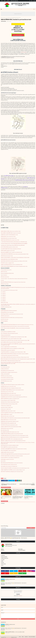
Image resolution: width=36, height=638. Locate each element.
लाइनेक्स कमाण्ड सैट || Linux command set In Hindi (8, 236)
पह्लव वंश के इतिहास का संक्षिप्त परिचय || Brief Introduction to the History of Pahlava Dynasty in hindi (15, 357)
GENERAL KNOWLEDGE (4, 558)
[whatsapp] (22, 573)
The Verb (2, 280)
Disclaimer (2, 550)
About (5, 0)
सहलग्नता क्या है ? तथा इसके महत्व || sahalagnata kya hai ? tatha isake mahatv (12, 471)
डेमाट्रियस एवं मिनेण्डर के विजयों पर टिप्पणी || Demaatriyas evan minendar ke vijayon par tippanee (14, 353)
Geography (2, 559)
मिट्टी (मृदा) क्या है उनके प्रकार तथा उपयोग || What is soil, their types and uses (12, 317)
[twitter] (31, 1)
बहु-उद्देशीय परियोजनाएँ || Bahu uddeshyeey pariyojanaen (9, 310)
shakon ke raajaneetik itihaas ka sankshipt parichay (9, 346)
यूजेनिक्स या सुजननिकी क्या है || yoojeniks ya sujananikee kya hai (10, 398)
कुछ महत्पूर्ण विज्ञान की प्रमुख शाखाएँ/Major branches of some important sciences (12, 389)
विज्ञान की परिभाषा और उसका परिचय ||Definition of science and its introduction (12, 462)
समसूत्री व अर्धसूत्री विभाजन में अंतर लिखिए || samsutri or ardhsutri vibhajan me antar (13, 469)
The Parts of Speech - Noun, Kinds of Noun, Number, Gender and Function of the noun (14, 278)
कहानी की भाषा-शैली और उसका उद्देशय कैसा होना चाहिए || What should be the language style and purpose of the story (17, 324)
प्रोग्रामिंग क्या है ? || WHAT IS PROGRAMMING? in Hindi (9, 234)
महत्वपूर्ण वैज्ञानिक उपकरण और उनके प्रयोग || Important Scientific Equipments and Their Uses (14, 396)
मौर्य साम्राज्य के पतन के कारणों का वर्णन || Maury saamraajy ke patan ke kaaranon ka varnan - (15, 340)
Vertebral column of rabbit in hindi (6, 405)
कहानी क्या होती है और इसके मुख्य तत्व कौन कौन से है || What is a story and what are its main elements (15, 326)
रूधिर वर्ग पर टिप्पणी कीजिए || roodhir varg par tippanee (8, 450)
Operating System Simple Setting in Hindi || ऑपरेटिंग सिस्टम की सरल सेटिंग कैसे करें (13, 245)
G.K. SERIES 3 (3, 295)
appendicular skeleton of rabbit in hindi (7, 407)
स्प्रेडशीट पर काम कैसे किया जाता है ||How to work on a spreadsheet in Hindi (11, 264)
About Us (2, 549)
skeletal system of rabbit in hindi (6, 409)
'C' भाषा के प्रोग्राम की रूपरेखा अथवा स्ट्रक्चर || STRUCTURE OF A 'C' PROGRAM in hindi (14, 241)
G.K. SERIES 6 (3, 300)
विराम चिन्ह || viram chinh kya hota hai (6, 375)
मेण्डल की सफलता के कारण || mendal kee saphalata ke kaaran (9, 445)
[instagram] (33, 1)
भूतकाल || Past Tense (4, 271)
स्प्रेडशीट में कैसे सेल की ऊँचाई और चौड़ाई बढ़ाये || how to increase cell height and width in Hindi (14, 266)
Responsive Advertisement (18, 13)
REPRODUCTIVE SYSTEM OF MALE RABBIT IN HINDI (10, 402)
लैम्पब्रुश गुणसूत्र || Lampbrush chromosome (7, 459)
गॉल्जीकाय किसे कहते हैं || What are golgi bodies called (8, 423)
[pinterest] (34, 1)
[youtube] (5, 573)
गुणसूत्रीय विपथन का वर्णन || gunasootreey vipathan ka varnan (9, 421)
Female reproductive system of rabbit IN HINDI (8, 400)
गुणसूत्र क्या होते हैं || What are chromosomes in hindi (8, 419)
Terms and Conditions (14, 0)
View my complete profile (8, 546)
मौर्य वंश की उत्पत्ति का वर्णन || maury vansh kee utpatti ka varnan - (11, 338)
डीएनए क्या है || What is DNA (5, 430)
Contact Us (26, 636)
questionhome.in (8, 637)
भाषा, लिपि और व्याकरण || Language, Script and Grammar (9, 372)
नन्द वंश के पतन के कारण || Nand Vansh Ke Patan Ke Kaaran (9, 355)
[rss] (14, 573)
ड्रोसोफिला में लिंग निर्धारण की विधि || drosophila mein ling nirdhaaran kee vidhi (12, 433)
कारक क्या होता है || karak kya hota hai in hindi (7, 370)
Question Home (3, 21)
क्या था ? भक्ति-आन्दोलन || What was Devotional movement (9, 333)
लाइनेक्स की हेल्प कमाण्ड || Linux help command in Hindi (8, 238)
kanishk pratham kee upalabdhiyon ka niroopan (8, 331)
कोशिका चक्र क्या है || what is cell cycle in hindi (7, 416)
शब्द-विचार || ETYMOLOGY (5, 368)
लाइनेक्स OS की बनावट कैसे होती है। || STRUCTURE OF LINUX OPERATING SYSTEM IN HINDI (15, 257)
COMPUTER (3, 555)
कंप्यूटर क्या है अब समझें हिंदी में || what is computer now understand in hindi (11, 252)
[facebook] (29, 1)
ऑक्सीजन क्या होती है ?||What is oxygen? (6, 414)
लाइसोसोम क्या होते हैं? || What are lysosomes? (7, 452)
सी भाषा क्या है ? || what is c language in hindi (7, 262)
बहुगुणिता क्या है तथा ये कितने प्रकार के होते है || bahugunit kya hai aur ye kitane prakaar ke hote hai (14, 437)
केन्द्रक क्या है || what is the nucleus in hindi (7, 391)
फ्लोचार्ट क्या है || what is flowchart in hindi (7, 255)
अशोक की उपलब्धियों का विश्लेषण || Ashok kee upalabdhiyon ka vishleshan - (12, 348)
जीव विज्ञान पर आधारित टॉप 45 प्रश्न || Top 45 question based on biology (11, 426)
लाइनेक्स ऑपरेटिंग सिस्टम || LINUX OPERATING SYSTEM (9, 259)
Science (4, 17)
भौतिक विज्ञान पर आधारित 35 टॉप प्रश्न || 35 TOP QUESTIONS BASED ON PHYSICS (13, 440)
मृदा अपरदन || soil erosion (4, 319)
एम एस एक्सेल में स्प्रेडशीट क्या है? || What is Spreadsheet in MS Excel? (11, 248)
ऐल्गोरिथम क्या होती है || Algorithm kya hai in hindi (7, 250)
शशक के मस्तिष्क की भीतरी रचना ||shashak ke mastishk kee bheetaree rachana (18, 497)
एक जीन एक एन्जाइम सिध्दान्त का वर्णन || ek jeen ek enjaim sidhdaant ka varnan (12, 412)
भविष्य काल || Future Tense (4, 283)
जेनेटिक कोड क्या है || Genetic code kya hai (7, 428)
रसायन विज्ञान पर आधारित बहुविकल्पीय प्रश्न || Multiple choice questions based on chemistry (14, 448)
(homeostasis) (23, 52)
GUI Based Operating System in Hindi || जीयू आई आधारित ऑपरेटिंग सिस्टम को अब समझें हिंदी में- (14, 243)
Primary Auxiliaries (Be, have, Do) (6, 269)
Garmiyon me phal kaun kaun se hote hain (6, 497)
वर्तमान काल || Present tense (5, 276)
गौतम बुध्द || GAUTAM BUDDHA (5, 335)
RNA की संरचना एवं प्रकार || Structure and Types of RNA (9, 403)
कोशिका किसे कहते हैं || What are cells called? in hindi (8, 393)
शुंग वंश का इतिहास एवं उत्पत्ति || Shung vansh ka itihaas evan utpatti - (11, 342)
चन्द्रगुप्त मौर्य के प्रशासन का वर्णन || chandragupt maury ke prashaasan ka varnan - (14, 336)
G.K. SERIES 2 (3, 293)
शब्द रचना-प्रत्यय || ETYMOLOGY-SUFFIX (7, 379)
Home (2, 0)
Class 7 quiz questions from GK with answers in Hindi (9, 290)
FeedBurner (20, 595)
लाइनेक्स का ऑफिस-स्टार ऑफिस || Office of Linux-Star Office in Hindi (10, 231)
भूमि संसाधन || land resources (5, 315)
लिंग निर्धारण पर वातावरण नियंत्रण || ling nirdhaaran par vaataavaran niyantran (12, 455)
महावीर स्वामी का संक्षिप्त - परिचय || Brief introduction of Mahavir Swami (10, 360)
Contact (8, 0)
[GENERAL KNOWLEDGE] (18, 533)
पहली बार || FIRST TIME (4, 302)
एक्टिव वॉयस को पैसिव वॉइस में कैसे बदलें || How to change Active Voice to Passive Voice (13, 282)
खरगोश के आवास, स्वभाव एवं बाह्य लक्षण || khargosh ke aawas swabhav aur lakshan (12, 384)
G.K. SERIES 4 (3, 297)
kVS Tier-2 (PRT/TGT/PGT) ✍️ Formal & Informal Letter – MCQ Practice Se (14, 537)
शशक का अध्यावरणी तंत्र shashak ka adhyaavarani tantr (9, 464)
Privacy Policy (20, 549)
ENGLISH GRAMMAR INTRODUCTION (7, 273)
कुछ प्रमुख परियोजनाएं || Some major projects (7, 312)
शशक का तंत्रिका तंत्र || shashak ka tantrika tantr (28, 497)
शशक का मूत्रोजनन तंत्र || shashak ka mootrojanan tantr (9, 466)
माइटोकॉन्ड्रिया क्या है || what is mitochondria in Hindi (8, 386)
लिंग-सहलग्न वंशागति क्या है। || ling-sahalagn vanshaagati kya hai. (10, 457)
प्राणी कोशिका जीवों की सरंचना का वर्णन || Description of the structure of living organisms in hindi (14, 435)
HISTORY (2, 562)
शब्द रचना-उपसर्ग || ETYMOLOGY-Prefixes (7, 377)
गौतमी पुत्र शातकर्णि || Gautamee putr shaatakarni (8, 350)
